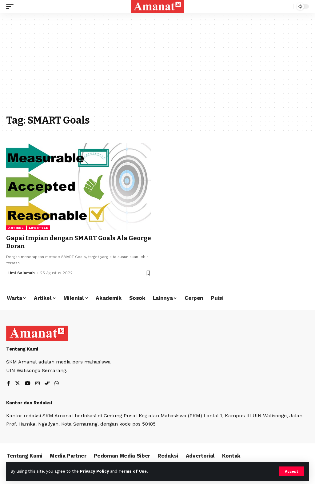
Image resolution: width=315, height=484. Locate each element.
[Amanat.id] (158, 6)
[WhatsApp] (57, 383)
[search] (287, 6)
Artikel (16, 227)
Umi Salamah (21, 273)
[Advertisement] (157, 67)
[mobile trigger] (11, 6)
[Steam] (47, 383)
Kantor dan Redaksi (29, 403)
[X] (17, 383)
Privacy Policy (94, 471)
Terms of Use (132, 471)
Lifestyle (38, 227)
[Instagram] (37, 383)
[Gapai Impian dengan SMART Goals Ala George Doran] (78, 186)
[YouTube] (27, 383)
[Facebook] (8, 383)
